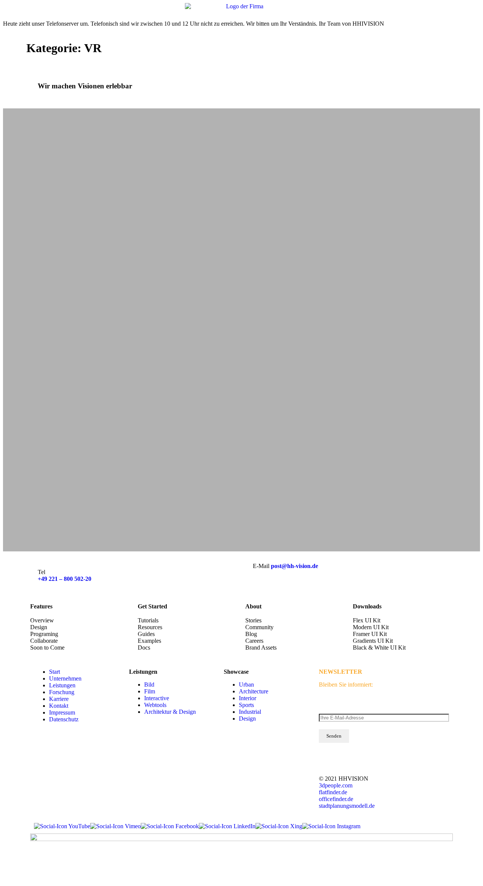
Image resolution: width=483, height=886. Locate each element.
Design (247, 718)
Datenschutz (63, 719)
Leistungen (62, 685)
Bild (149, 684)
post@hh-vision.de (294, 566)
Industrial (250, 711)
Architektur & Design (170, 711)
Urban (246, 684)
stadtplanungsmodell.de (347, 806)
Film (149, 691)
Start (54, 671)
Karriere (59, 699)
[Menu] (471, 11)
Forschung (61, 692)
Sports (246, 705)
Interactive (156, 698)
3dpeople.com (335, 785)
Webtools (155, 705)
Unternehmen (65, 678)
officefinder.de (336, 799)
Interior (247, 698)
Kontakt (58, 705)
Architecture (253, 691)
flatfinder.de (333, 792)
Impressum (62, 712)
